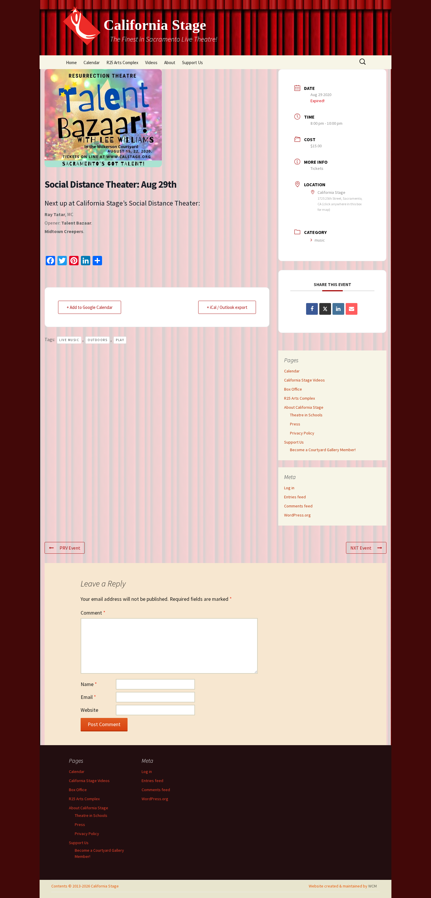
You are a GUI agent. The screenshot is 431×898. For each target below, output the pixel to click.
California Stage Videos (304, 380)
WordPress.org (297, 515)
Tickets (316, 168)
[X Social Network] (325, 309)
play (120, 340)
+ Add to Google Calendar (90, 307)
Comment (93, 613)
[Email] (351, 309)
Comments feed (298, 506)
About (169, 62)
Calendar (92, 62)
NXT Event (360, 548)
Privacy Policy (302, 433)
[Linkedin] (338, 309)
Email (88, 697)
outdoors (97, 340)
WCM (372, 886)
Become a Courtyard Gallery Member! (323, 449)
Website (89, 710)
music (320, 240)
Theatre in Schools (306, 415)
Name (89, 684)
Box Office (293, 389)
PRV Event (70, 548)
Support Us (192, 62)
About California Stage (303, 407)
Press (295, 424)
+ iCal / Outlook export (227, 307)
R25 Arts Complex (122, 62)
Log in (289, 487)
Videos (151, 62)
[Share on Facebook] (312, 309)
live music (69, 340)
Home (71, 62)
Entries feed (295, 497)
